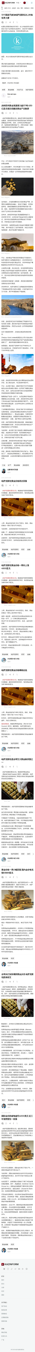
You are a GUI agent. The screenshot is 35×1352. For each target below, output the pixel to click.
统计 (3, 1100)
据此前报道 (5, 724)
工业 (3, 465)
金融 (28, 549)
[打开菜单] (31, 2)
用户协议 (4, 1306)
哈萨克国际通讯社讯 (9, 491)
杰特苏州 (26, 465)
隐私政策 (4, 1310)
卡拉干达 (20, 90)
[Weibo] (15, 1269)
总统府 (14, 8)
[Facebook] (13, 22)
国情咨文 (27, 8)
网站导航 (4, 1332)
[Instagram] (2, 22)
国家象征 (4, 1314)
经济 (22, 549)
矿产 (9, 465)
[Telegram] (10, 22)
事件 (22, 8)
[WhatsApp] (6, 22)
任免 (18, 8)
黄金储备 (11, 90)
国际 (2, 1295)
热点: (2, 8)
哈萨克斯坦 (29, 90)
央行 (28, 854)
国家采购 (4, 1321)
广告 (2, 1340)
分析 (2, 1287)
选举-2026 (7, 8)
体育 (3, 90)
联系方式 (4, 1336)
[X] (17, 22)
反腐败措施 (4, 1317)
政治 (2, 1284)
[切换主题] (25, 2)
